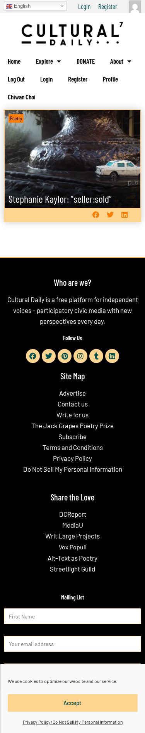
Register (107, 6)
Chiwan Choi (22, 97)
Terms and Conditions (73, 447)
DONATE (86, 61)
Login (84, 6)
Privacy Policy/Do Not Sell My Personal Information (73, 721)
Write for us (72, 415)
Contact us (73, 404)
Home (14, 61)
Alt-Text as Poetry (72, 558)
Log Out (16, 79)
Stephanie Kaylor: (60, 199)
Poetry (16, 118)
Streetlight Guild (72, 569)
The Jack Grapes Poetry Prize (72, 425)
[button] (95, 215)
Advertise (72, 393)
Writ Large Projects (72, 536)
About (116, 61)
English (21, 6)
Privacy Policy (72, 458)
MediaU (72, 525)
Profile (110, 79)
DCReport (72, 514)
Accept (72, 702)
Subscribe (72, 436)
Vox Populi (73, 547)
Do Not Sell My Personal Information (72, 469)
